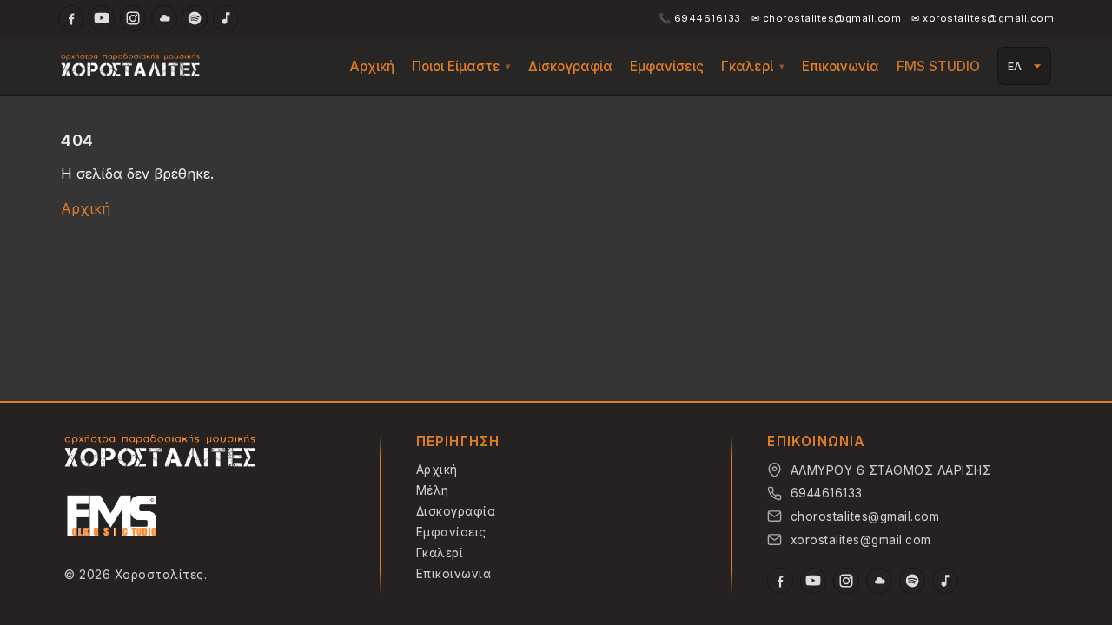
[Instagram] (133, 18)
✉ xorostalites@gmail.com (982, 18)
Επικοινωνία (840, 66)
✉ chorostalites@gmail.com (826, 18)
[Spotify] (195, 18)
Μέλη (432, 490)
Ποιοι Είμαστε (456, 66)
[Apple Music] (226, 18)
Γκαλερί (747, 66)
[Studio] (112, 518)
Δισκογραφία (570, 66)
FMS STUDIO (938, 66)
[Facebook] (71, 18)
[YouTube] (102, 18)
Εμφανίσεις (667, 66)
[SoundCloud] (164, 18)
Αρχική (372, 66)
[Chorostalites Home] (159, 452)
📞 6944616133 (700, 18)
